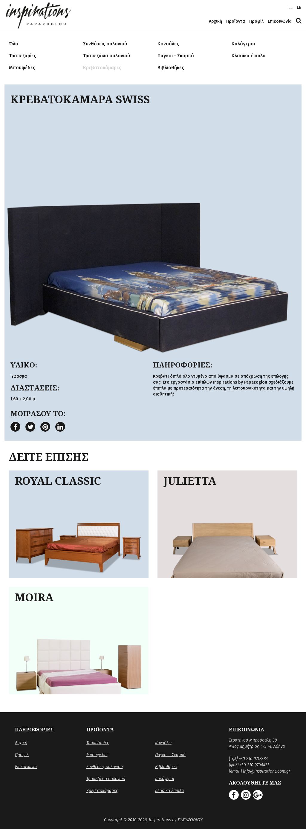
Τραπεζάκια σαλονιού (105, 778)
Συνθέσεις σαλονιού (104, 766)
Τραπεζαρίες (97, 742)
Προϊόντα (235, 21)
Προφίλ (256, 21)
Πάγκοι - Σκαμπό (170, 754)
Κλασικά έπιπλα (169, 790)
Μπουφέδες (97, 754)
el (290, 7)
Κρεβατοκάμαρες (102, 790)
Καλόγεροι (164, 778)
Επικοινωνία (280, 21)
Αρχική (215, 21)
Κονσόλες (163, 742)
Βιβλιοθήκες (166, 766)
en (299, 7)
